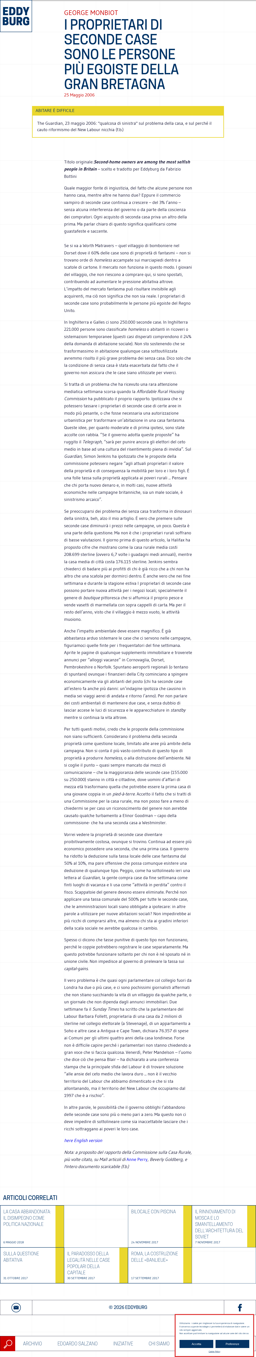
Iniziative (123, 1343)
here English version (83, 1140)
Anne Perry (137, 1159)
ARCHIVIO (32, 1343)
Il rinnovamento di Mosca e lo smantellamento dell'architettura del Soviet (219, 1224)
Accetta (196, 1344)
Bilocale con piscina (153, 1211)
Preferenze (232, 1344)
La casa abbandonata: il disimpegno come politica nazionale (27, 1218)
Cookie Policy (214, 1351)
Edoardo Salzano (78, 1343)
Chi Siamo (159, 1343)
